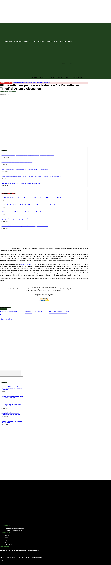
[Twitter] (78, 41)
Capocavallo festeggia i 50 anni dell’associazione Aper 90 (17, 162)
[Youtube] (83, 41)
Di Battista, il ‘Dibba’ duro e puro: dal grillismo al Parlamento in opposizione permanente (25, 226)
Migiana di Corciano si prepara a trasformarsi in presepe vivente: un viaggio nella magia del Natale (28, 155)
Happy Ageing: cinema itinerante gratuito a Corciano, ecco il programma (12, 413)
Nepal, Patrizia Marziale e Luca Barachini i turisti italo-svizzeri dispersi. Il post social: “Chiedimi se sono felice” (31, 197)
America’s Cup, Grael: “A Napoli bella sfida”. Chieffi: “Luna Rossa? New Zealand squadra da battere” (28, 205)
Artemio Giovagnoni (26, 264)
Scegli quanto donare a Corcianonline (44, 294)
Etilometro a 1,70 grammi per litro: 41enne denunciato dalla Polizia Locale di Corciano (12, 388)
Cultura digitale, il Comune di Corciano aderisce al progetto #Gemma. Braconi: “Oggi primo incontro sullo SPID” (31, 176)
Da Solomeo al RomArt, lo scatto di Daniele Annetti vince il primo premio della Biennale (25, 169)
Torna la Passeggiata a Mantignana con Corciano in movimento (12, 422)
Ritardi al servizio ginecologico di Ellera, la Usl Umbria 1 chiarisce (12, 397)
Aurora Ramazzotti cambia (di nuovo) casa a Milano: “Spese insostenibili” (31, 82)
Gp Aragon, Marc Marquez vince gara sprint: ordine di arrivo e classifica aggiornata (24, 219)
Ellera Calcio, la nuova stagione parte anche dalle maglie (11, 405)
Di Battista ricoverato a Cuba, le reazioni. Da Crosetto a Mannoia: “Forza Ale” (22, 212)
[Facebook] (75, 41)
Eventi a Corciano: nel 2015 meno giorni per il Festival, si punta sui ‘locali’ (21, 183)
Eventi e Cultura (11, 91)
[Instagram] (80, 41)
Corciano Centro (3, 91)
